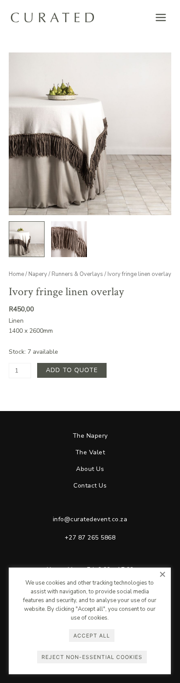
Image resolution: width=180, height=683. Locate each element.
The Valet (90, 452)
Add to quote (72, 370)
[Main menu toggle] (160, 17)
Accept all (91, 635)
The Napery (90, 436)
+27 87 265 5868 (90, 537)
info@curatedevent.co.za (90, 519)
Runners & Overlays (77, 274)
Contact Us (90, 485)
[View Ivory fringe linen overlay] (27, 239)
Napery (37, 274)
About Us (90, 469)
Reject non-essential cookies (92, 657)
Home (16, 274)
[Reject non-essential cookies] (162, 574)
